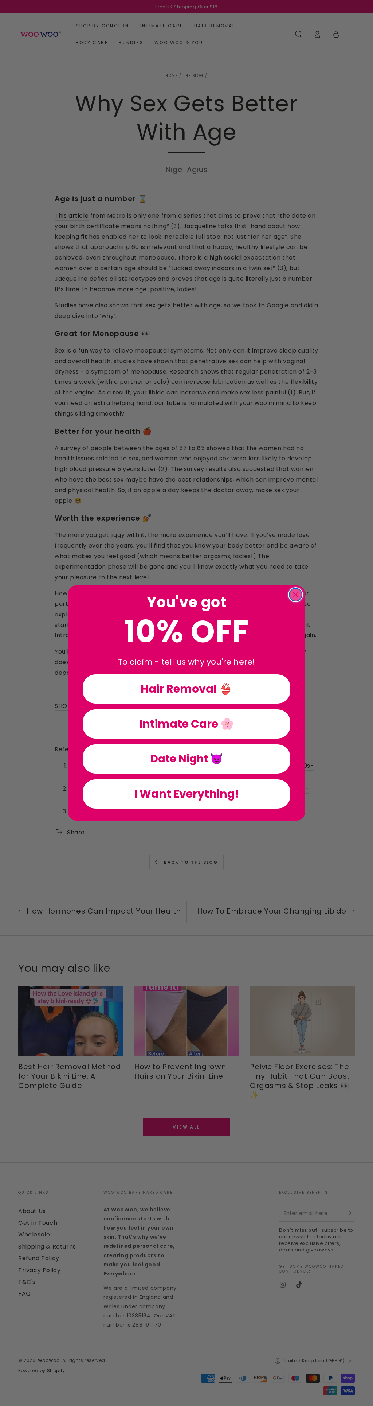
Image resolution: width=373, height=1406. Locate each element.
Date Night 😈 (186, 759)
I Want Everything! (186, 794)
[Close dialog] (295, 594)
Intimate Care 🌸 (186, 724)
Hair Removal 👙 (186, 689)
